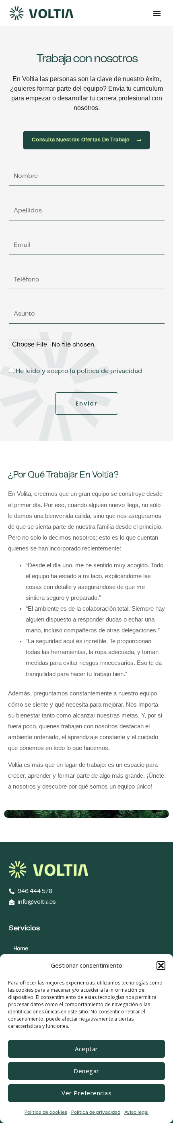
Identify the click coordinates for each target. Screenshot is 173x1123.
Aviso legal (136, 1112)
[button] (161, 966)
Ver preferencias (86, 1093)
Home (20, 948)
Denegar (86, 1071)
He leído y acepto (79, 371)
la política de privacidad (106, 371)
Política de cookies (46, 1112)
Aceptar (86, 1049)
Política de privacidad (95, 1112)
